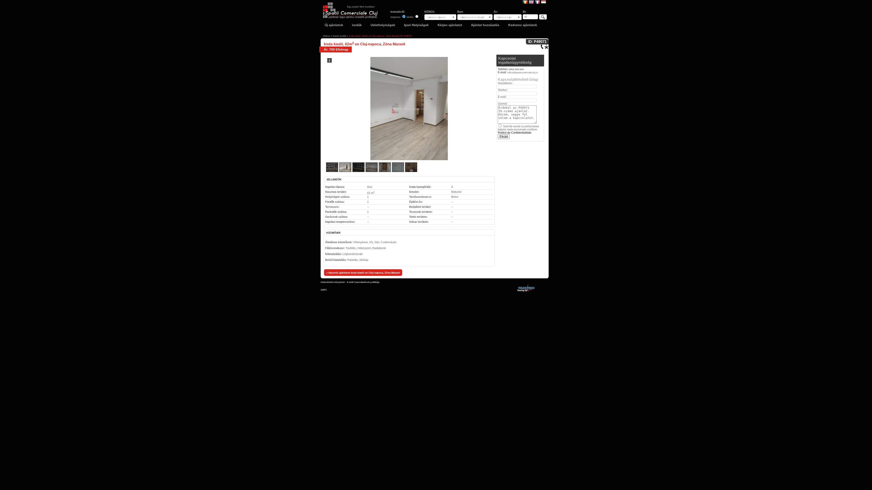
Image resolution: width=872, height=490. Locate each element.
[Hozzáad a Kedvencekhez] (546, 45)
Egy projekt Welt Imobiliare (361, 6)
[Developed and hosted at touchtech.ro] (526, 284)
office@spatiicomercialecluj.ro (522, 72)
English (531, 2)
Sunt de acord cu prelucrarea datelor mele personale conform (518, 129)
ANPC (324, 290)
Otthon (326, 36)
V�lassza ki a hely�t (472, 17)
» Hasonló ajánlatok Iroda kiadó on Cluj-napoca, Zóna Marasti (363, 272)
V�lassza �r (504, 17)
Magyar (543, 2)
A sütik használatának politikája (363, 282)
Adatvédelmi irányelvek (333, 282)
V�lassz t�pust (436, 17)
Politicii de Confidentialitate (514, 132)
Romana (525, 2)
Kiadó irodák (339, 36)
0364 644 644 (516, 69)
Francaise (537, 2)
